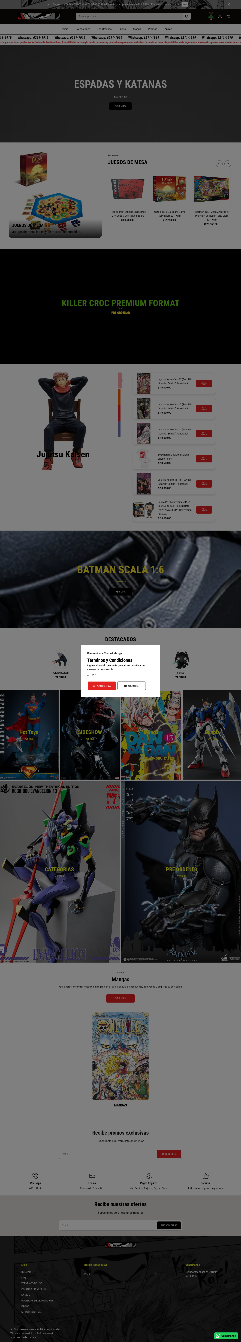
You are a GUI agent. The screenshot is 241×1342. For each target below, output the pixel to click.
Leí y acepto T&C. (102, 686)
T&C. (94, 675)
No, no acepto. (131, 686)
